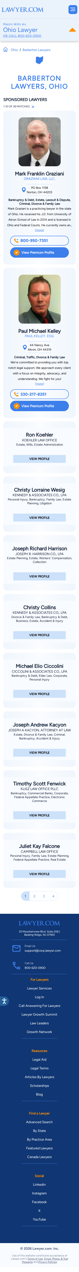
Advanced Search (39, 1122)
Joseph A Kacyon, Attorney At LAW (39, 730)
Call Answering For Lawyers (39, 1006)
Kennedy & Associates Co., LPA (40, 495)
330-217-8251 (33, 394)
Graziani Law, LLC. (39, 179)
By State (39, 1131)
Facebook (39, 1202)
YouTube (39, 1219)
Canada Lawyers (39, 1157)
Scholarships (39, 1086)
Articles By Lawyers (39, 1077)
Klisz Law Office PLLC (39, 789)
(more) (39, 230)
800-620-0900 (29, 36)
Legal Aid (39, 1059)
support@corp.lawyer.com (43, 950)
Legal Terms (39, 1068)
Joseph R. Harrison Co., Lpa (39, 554)
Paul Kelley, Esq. (39, 336)
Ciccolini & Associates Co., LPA (39, 671)
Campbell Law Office (39, 852)
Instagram (39, 1193)
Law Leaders (39, 1023)
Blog (39, 1094)
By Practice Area (39, 1139)
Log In (39, 997)
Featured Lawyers (39, 1148)
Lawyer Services (39, 988)
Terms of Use (35, 1258)
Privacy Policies (47, 1261)
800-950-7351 (34, 240)
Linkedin (39, 1184)
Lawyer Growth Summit (39, 1014)
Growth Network (39, 1032)
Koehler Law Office (39, 440)
